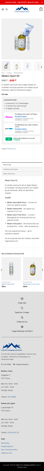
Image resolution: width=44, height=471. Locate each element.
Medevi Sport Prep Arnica (31, 284)
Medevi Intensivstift (8, 284)
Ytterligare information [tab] (10, 169)
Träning (9, 73)
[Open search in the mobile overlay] (7, 9)
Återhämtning (18, 73)
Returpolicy (5, 443)
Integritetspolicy (7, 446)
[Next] (41, 67)
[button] (3, 9)
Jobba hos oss (6, 453)
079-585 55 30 (13, 432)
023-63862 (12, 397)
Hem (3, 73)
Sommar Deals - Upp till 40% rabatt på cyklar (22, 2)
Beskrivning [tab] (7, 165)
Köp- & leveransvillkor (9, 450)
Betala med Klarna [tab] (9, 173)
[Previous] (1, 274)
